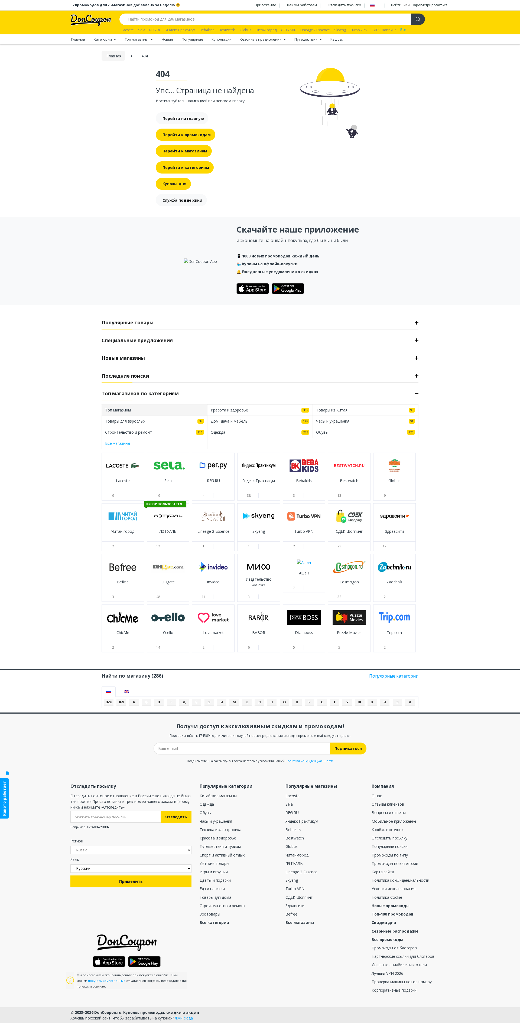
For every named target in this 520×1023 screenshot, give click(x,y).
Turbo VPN (294, 888)
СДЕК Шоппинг (298, 897)
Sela (288, 804)
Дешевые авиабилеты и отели (399, 964)
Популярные (192, 39)
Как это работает (4, 798)
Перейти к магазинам (184, 150)
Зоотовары (210, 914)
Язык (74, 859)
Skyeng (291, 880)
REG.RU (291, 812)
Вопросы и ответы (389, 812)
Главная (78, 39)
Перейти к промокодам (186, 134)
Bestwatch (294, 838)
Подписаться (348, 748)
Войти (396, 4)
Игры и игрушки (214, 871)
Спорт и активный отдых (222, 855)
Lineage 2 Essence (301, 871)
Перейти (122, 486)
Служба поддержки (182, 200)
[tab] (109, 691)
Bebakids (293, 829)
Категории (103, 39)
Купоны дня (222, 39)
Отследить (176, 816)
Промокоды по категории (395, 863)
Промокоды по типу (390, 855)
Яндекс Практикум (301, 821)
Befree (291, 914)
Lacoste (292, 795)
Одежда (207, 804)
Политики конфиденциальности (309, 761)
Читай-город (296, 855)
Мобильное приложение (394, 821)
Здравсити (294, 905)
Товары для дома (215, 897)
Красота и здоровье (218, 838)
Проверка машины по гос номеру (402, 981)
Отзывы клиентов (388, 804)
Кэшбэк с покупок (388, 829)
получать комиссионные (106, 981)
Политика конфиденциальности (400, 880)
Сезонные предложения (261, 39)
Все (109, 702)
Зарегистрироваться (429, 4)
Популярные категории (393, 676)
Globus (291, 846)
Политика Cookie (387, 897)
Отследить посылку (344, 4)
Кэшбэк (336, 39)
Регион (76, 841)
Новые (167, 39)
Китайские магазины (218, 795)
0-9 (121, 702)
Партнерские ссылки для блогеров (403, 956)
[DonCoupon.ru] (90, 20)
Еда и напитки (212, 888)
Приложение (265, 4)
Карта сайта (383, 871)
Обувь (205, 812)
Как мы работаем (302, 4)
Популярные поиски (390, 846)
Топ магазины (137, 39)
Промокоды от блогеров (394, 947)
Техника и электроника (220, 829)
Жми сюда (184, 1018)
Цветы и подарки (215, 880)
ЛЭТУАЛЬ (294, 863)
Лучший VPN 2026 (387, 973)
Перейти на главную (183, 118)
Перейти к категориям (185, 167)
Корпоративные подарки (394, 990)
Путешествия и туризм (220, 846)
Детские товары (214, 863)
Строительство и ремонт (223, 905)
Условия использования (393, 888)
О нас (377, 795)
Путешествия (306, 39)
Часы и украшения (216, 821)
